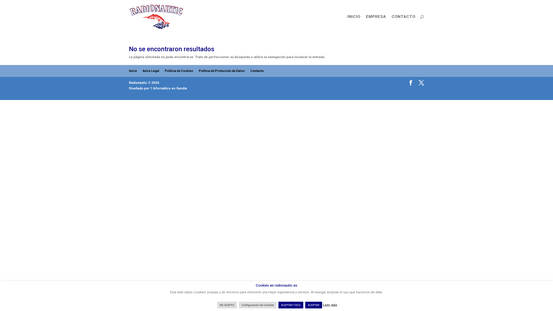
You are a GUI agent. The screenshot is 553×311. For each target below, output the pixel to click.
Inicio (353, 17)
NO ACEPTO (227, 305)
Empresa (376, 17)
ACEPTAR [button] (313, 305)
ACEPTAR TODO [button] (291, 305)
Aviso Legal (151, 71)
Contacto (403, 17)
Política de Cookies (179, 71)
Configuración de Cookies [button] (258, 305)
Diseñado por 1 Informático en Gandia (158, 88)
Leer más (330, 305)
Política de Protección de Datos (222, 71)
